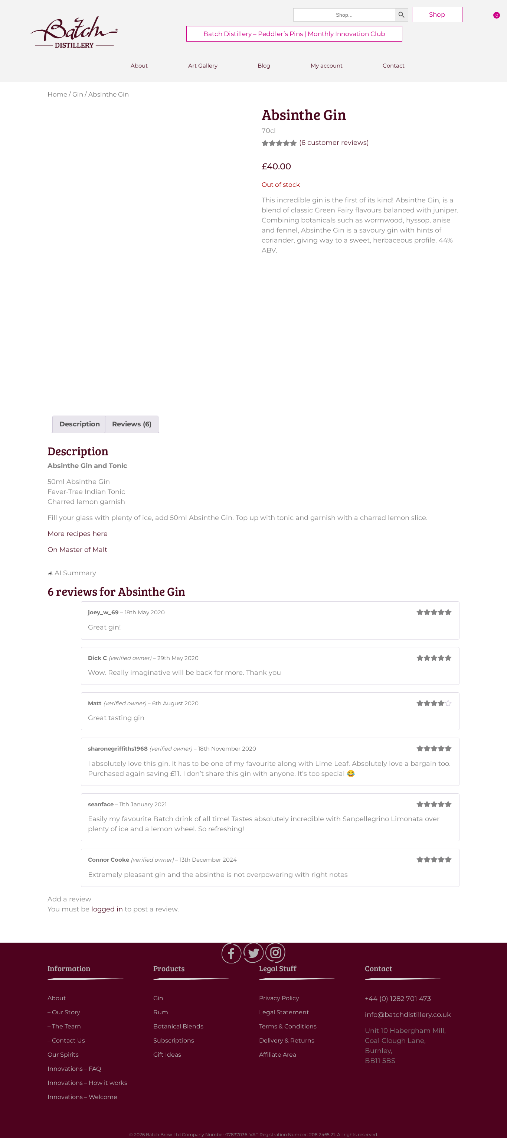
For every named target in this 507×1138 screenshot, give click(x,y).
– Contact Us (66, 1040)
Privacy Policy (279, 998)
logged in (107, 909)
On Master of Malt (77, 550)
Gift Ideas (167, 1054)
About (139, 65)
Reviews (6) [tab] (131, 424)
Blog (264, 65)
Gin (77, 94)
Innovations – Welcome (82, 1096)
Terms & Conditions (288, 1026)
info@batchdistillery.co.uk (408, 1015)
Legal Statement (284, 1012)
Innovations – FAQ (74, 1068)
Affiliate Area (277, 1054)
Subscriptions (173, 1040)
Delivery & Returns (286, 1040)
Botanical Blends (178, 1026)
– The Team (64, 1026)
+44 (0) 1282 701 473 (398, 999)
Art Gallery (202, 65)
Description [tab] (79, 424)
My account (327, 65)
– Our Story (64, 1012)
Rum (160, 1012)
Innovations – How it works (87, 1082)
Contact (394, 65)
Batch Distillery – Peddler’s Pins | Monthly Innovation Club (294, 34)
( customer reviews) (334, 143)
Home (57, 94)
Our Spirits (63, 1054)
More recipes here (78, 534)
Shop (437, 14)
